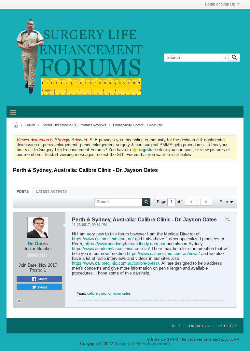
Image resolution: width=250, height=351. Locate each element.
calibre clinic (96, 293)
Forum (30, 125)
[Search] (234, 57)
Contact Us (198, 326)
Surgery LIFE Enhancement (142, 343)
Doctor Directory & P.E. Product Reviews (74, 125)
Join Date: (28, 265)
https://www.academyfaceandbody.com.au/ (125, 243)
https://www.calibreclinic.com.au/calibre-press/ (115, 263)
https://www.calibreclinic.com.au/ (103, 238)
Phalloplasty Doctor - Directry (137, 125)
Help (175, 326)
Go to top (226, 326)
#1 (228, 219)
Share (42, 279)
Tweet (41, 286)
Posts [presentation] (23, 191)
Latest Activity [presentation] (51, 191)
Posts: (36, 270)
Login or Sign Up (220, 4)
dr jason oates (119, 293)
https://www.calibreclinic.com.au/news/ (163, 253)
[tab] (22, 191)
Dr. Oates (38, 243)
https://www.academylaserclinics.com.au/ (111, 248)
